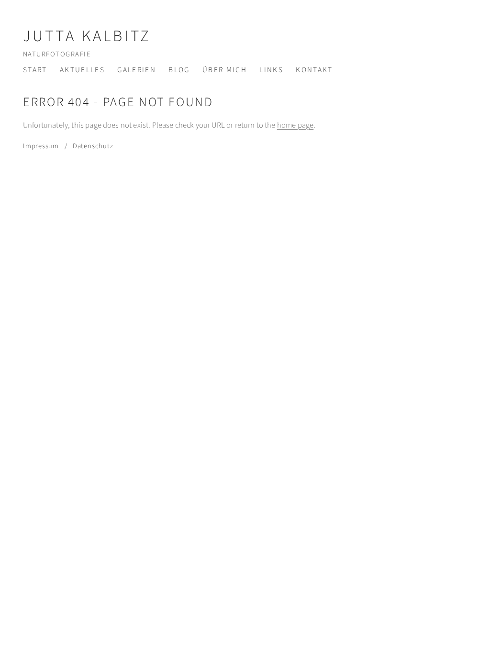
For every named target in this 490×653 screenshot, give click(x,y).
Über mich (224, 70)
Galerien (136, 70)
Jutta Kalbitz (87, 36)
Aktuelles (82, 70)
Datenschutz (93, 146)
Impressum (41, 146)
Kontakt (314, 70)
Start (35, 70)
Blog (178, 70)
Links (271, 70)
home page (295, 125)
